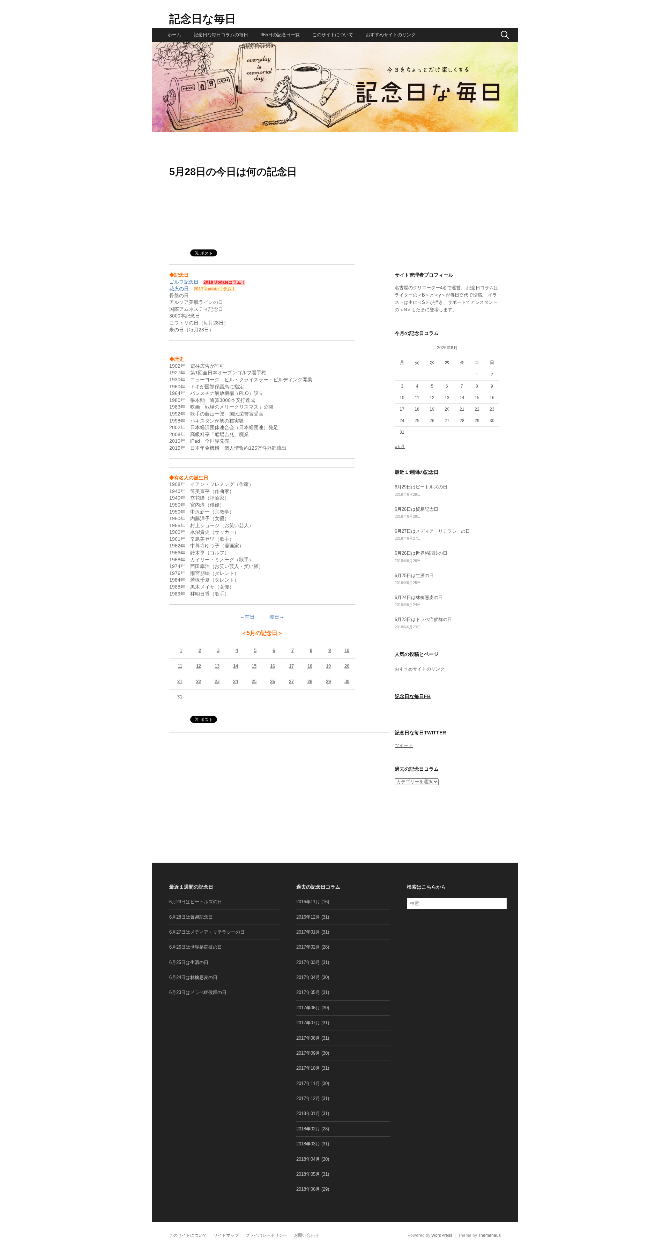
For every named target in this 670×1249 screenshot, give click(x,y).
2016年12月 (308, 917)
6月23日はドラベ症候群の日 (423, 619)
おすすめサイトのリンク (391, 34)
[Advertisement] (262, 218)
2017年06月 (308, 1007)
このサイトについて (332, 34)
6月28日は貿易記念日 (416, 509)
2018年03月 (308, 1143)
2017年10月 (308, 1068)
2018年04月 (308, 1159)
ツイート (404, 745)
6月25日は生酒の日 (414, 575)
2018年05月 (308, 1174)
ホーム (174, 34)
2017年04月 (308, 977)
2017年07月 (308, 1022)
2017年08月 (308, 1038)
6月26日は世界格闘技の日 (421, 553)
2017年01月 (308, 932)
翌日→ (276, 617)
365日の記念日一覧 (280, 34)
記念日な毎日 (202, 19)
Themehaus (489, 1235)
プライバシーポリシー (266, 1235)
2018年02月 (308, 1128)
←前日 (247, 617)
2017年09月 (308, 1053)
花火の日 (179, 288)
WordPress (441, 1235)
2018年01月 (308, 1113)
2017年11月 (308, 1083)
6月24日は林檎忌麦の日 (419, 597)
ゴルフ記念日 (184, 282)
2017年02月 (308, 947)
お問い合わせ (306, 1235)
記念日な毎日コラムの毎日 (221, 34)
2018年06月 (308, 1189)
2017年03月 (308, 962)
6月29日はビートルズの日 (421, 486)
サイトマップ (226, 1235)
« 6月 (400, 446)
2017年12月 (308, 1098)
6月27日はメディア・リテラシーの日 (432, 531)
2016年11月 (308, 901)
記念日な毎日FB (413, 696)
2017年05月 (308, 992)
